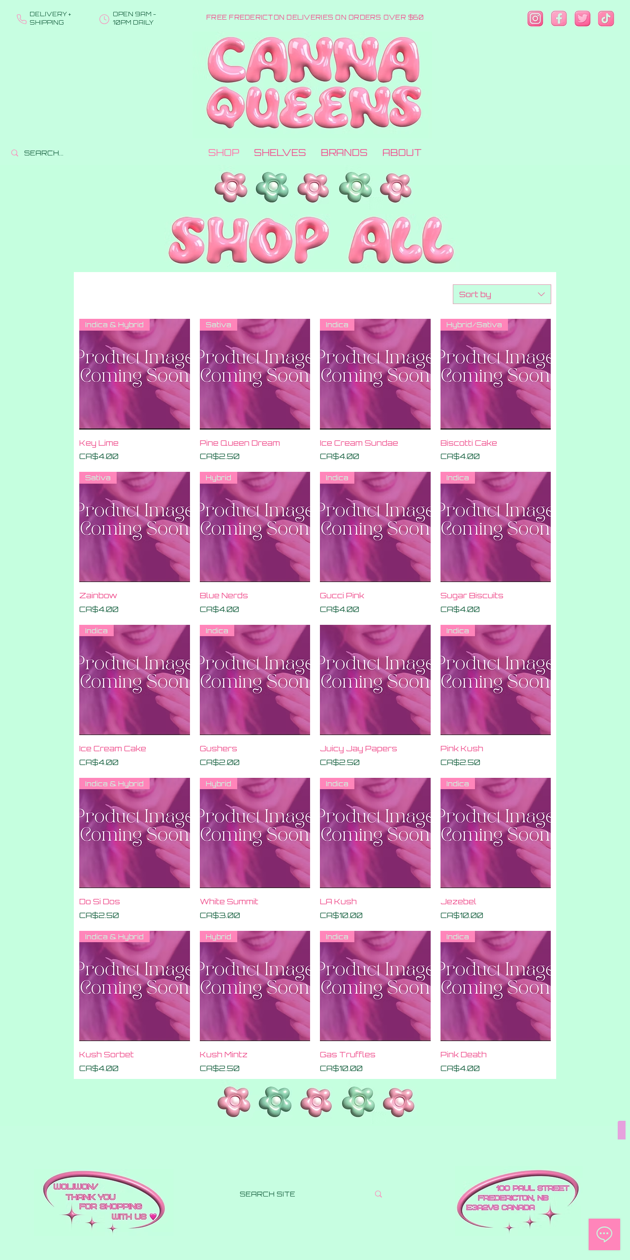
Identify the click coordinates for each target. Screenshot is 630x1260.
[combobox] (502, 294)
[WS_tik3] (606, 18)
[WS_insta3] (535, 18)
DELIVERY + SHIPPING (50, 18)
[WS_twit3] (582, 18)
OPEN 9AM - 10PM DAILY (134, 18)
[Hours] (104, 19)
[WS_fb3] (559, 18)
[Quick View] (375, 680)
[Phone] (21, 19)
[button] (280, 152)
